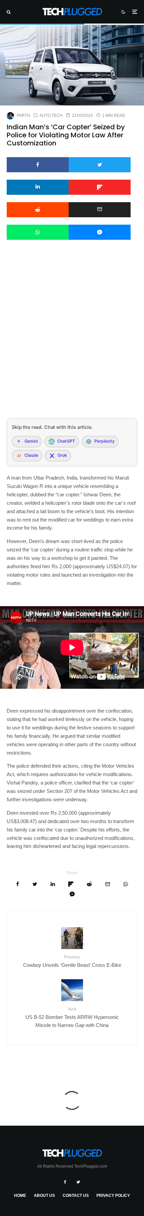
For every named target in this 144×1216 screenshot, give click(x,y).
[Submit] (38, 209)
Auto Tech (51, 115)
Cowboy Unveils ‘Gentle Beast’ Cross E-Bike (72, 961)
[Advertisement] (72, 338)
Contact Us (76, 1195)
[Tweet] (100, 164)
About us (44, 1195)
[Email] (100, 209)
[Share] (38, 164)
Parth (23, 115)
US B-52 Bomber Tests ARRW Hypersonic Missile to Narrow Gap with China (72, 1017)
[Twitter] (78, 1182)
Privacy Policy (113, 1195)
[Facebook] (65, 1182)
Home (20, 1195)
